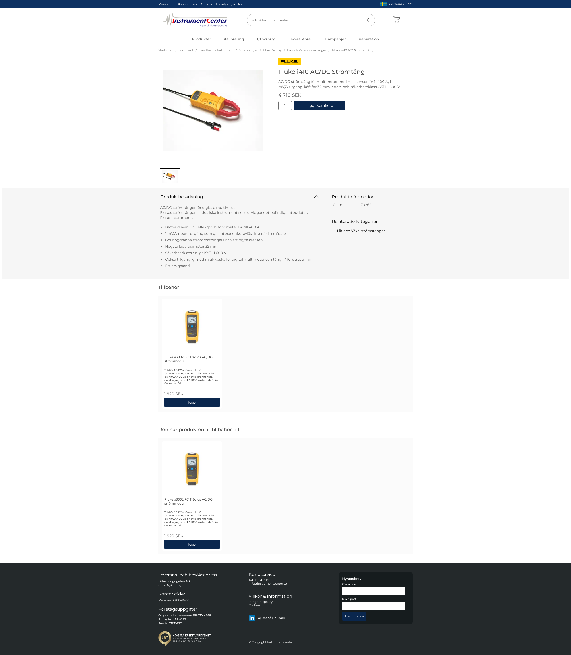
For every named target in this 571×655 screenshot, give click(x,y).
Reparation (369, 39)
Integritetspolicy (261, 602)
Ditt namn (349, 584)
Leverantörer (300, 39)
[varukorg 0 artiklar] (396, 20)
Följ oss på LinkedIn (270, 618)
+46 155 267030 (259, 580)
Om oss (206, 4)
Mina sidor (166, 4)
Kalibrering (234, 39)
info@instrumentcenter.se (268, 583)
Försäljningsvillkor (229, 4)
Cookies (254, 605)
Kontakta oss (187, 4)
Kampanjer (335, 39)
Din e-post (349, 599)
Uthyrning (266, 39)
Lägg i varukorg (319, 105)
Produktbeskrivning (182, 196)
